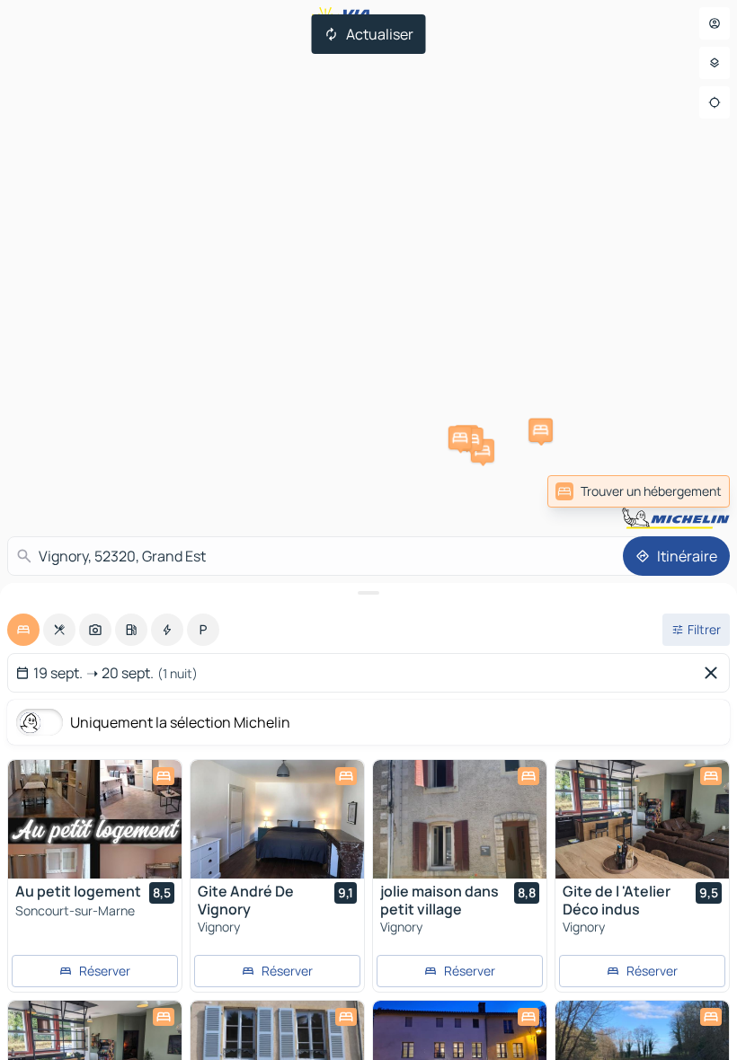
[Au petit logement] (95, 819)
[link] (638, 491)
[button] (482, 451)
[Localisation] (714, 102)
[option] (23, 630)
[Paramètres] (714, 63)
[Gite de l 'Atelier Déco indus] (642, 819)
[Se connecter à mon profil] (714, 23)
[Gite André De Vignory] (277, 819)
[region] (95, 819)
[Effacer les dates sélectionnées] (714, 673)
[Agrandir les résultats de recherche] (368, 593)
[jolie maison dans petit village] (459, 819)
